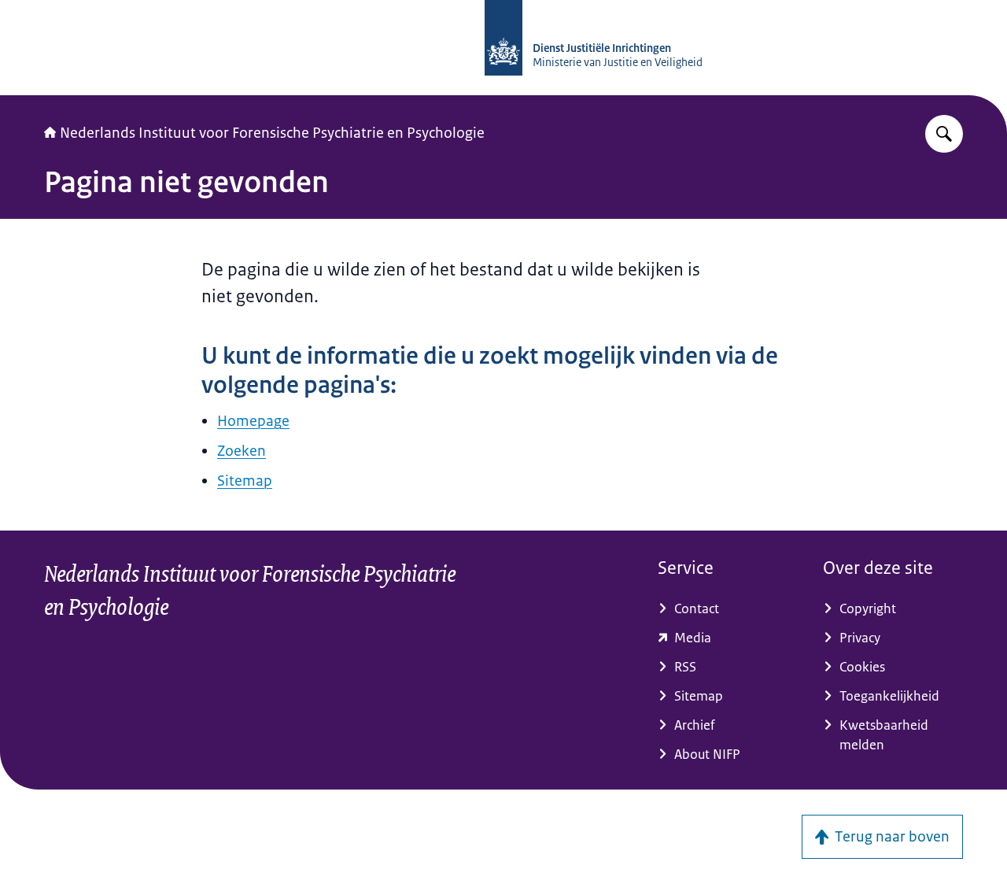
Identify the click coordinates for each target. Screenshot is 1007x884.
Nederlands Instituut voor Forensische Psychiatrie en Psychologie (272, 133)
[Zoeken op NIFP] (944, 134)
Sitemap (244, 481)
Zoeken (241, 451)
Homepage (253, 421)
